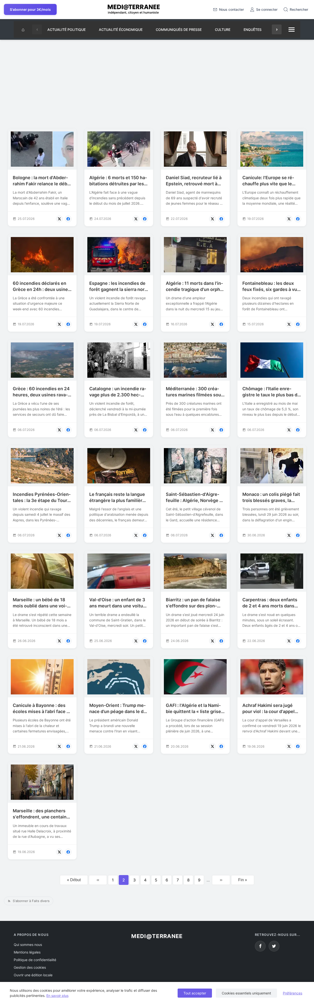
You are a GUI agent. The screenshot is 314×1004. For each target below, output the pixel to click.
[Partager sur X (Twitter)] (59, 218)
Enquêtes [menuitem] (253, 29)
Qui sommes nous (28, 944)
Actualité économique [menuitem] (121, 29)
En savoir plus (57, 995)
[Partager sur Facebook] (68, 218)
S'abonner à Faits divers (31, 901)
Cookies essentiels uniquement (246, 993)
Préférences (292, 993)
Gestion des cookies (30, 967)
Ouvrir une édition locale (33, 975)
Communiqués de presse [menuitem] (179, 29)
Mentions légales (27, 952)
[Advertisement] (157, 82)
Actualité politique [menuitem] (66, 29)
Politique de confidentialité (35, 960)
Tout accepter (194, 993)
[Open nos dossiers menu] (291, 29)
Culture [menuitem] (222, 29)
